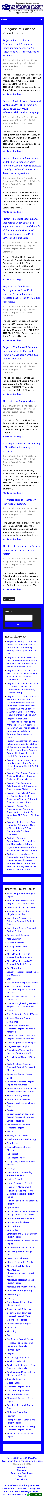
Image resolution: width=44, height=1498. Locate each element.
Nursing (10, 1298)
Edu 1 (9, 1078)
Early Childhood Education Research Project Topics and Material (21, 1067)
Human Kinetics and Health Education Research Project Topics (20, 1194)
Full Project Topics (16, 1158)
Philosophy (12, 1327)
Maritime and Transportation (20, 1247)
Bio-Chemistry (14, 968)
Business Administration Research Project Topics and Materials (21, 989)
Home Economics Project (19, 1183)
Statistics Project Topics (18, 1412)
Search (8, 611)
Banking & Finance (16, 943)
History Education (15, 1179)
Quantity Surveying (16, 1379)
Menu (4, 19)
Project (10, 1353)
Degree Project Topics (18, 1046)
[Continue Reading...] (13, 94)
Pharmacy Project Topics (19, 1323)
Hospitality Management (19, 1187)
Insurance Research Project (20, 1218)
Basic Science (13, 950)
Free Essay (12, 1143)
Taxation (11, 1416)
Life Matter (12, 1230)
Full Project (12, 1154)
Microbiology (13, 1294)
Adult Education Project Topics (21, 907)
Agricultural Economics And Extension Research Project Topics (20, 921)
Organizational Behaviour (19, 1309)
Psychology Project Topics (20, 1357)
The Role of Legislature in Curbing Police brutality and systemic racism (22, 550)
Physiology (12, 1331)
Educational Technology (18, 1099)
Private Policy (13, 1350)
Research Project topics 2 (19, 1390)
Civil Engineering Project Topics (22, 1014)
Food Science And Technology (21, 1139)
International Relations (18, 1222)
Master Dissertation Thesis (20, 1262)
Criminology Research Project (21, 1042)
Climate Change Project (18, 1018)
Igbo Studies (13, 1207)
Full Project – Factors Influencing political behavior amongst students (21, 447)
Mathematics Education (18, 1266)
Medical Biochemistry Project (21, 1287)
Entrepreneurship (15, 1121)
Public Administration (17, 1361)
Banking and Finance (17, 946)
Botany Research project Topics (22, 982)
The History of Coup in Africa (19, 401)
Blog (9, 979)
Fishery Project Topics (17, 1135)
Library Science (14, 1226)
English (10, 1110)
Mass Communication (17, 1258)
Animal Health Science (18, 935)
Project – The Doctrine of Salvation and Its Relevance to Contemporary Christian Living (22, 786)
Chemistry (12, 1010)
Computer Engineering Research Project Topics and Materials (21, 1028)
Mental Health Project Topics (21, 1290)
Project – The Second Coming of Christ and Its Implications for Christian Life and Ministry (23, 776)
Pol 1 (34, 181)
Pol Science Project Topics (20, 1339)
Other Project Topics (17, 1320)
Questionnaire (14, 1383)
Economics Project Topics (19, 1074)
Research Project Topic (18, 1387)
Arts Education (14, 939)
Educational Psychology (18, 1095)
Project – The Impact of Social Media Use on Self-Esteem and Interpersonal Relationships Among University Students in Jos (22, 647)
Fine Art (11, 1131)
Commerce (12, 1022)
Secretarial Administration (19, 1394)
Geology (11, 1168)
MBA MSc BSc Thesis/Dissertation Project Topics (20, 1273)
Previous (9, 599)
